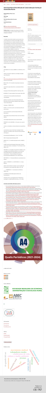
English (5, 333)
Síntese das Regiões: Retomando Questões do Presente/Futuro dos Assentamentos (25, 190)
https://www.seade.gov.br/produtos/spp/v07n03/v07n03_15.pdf (15, 78)
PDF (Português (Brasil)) (33, 24)
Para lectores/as (6, 323)
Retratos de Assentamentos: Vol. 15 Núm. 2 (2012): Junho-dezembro (30, 207)
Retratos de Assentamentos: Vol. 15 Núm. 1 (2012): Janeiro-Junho (17, 191)
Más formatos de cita (31, 44)
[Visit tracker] (4, 303)
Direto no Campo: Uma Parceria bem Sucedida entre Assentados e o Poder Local (20, 199)
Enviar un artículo (7, 342)
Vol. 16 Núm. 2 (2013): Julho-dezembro (17, 4)
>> (12, 218)
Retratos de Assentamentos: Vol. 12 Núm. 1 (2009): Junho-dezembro (28, 197)
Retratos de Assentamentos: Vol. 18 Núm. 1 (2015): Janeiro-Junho (26, 195)
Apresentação (8, 187)
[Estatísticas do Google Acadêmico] (9, 316)
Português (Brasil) (7, 336)
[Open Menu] (4, 1)
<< (4, 218)
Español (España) (7, 335)
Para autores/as (6, 325)
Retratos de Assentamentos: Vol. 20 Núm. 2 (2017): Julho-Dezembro (23, 187)
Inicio (4, 4)
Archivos (8, 4)
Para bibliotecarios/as (7, 326)
